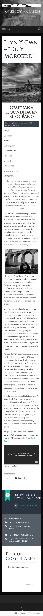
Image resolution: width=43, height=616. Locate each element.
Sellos (27, 522)
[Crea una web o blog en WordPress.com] (21, 608)
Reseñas (21, 522)
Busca (39, 29)
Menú (8, 29)
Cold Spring (13, 522)
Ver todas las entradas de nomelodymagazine (25, 507)
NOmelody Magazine (21, 11)
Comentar (29, 584)
